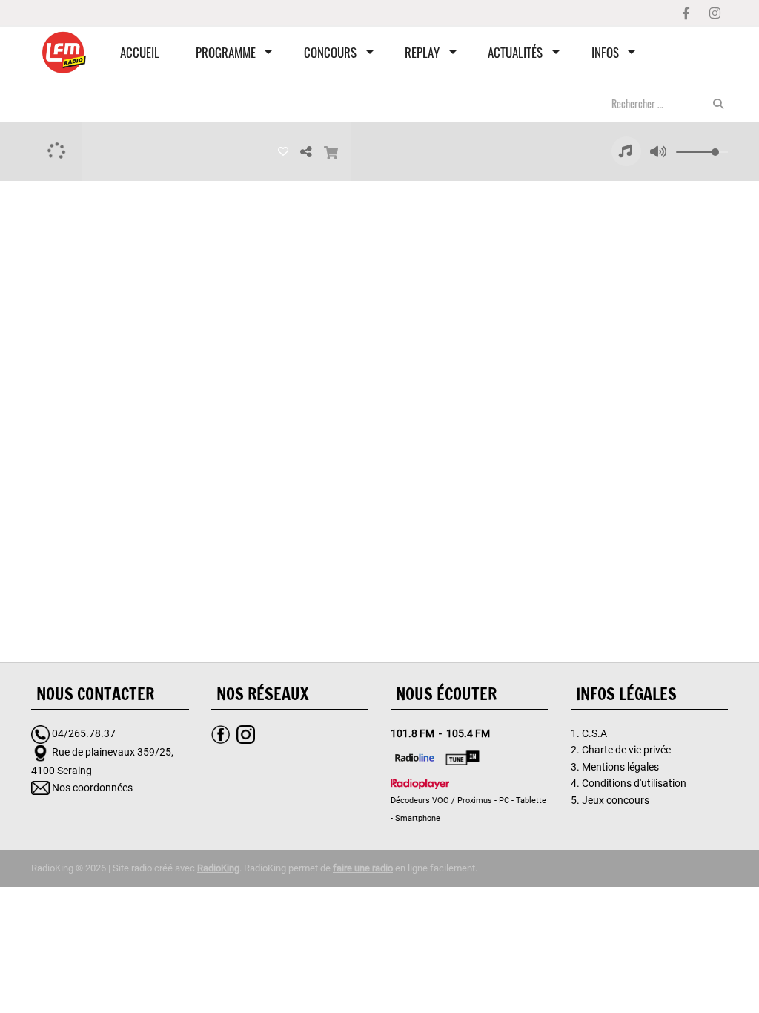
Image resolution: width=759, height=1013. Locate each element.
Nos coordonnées (92, 787)
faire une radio (363, 868)
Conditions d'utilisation (634, 783)
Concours (330, 52)
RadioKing (218, 868)
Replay (422, 52)
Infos (605, 52)
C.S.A (594, 733)
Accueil (139, 52)
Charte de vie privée (626, 750)
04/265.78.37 (84, 733)
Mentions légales (620, 767)
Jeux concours (615, 800)
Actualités (515, 52)
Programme (226, 52)
